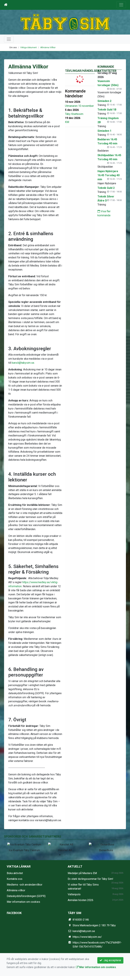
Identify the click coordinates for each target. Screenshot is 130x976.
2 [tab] (65, 855)
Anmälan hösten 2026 (80, 900)
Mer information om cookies (23, 901)
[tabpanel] (24, 846)
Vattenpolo (74, 894)
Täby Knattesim (74, 114)
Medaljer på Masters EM (82, 873)
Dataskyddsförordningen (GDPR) (26, 896)
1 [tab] (60, 855)
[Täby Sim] (65, 22)
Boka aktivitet (15, 873)
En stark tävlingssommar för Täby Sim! (90, 878)
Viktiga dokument (28, 47)
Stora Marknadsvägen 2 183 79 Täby (94, 925)
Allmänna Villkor (48, 47)
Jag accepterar (111, 960)
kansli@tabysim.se (23, 362)
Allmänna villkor (16, 890)
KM (67, 122)
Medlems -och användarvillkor (24, 884)
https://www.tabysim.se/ (87, 936)
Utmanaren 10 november (79, 105)
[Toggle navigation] (121, 4)
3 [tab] (70, 855)
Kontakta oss (14, 878)
